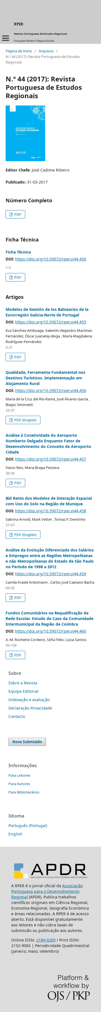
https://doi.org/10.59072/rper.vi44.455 (50, 322)
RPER (18, 24)
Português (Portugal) (27, 825)
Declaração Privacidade (30, 708)
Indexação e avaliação (29, 699)
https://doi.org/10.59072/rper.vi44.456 (50, 390)
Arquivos (46, 50)
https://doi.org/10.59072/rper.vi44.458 (50, 510)
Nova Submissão (27, 741)
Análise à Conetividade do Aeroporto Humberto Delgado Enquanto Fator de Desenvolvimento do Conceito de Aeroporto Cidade (48, 444)
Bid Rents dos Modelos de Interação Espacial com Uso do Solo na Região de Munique (49, 501)
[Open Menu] (5, 38)
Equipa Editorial (23, 691)
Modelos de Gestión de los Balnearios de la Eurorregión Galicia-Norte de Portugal (47, 312)
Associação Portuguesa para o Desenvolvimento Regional (47, 891)
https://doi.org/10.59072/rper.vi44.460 (50, 631)
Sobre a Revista (22, 682)
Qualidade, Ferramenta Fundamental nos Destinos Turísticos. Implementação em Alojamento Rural (45, 378)
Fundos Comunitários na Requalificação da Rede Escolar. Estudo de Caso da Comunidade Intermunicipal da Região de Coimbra (49, 618)
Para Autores (19, 783)
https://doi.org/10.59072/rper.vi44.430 (50, 259)
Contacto (16, 716)
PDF (17, 214)
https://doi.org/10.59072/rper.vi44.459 (50, 573)
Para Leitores (19, 775)
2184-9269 (46, 940)
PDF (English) (24, 419)
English (15, 834)
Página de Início (19, 50)
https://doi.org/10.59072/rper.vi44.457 (50, 459)
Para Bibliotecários (23, 792)
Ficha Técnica (18, 252)
